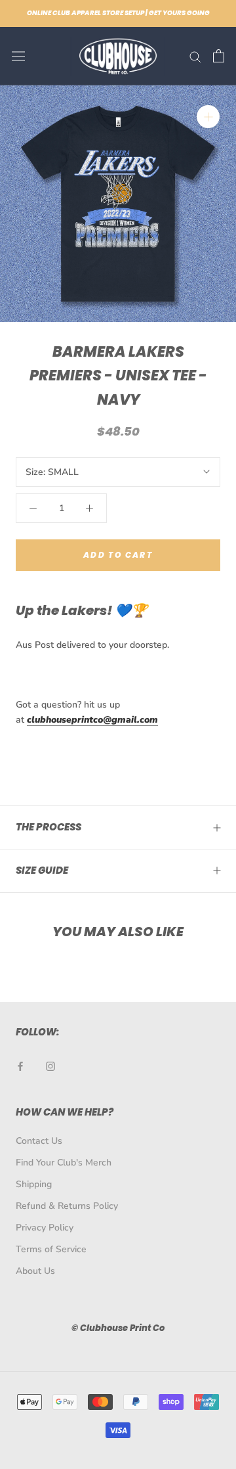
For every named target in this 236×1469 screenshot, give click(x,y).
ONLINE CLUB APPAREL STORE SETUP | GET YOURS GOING (118, 13)
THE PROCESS (48, 827)
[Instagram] (50, 1065)
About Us (35, 1271)
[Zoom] (208, 116)
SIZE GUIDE (42, 870)
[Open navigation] (18, 56)
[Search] (195, 56)
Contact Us (39, 1141)
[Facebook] (20, 1065)
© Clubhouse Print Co (118, 1328)
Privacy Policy (44, 1227)
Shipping (34, 1184)
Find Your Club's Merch (63, 1162)
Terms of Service (51, 1249)
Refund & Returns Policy (67, 1206)
